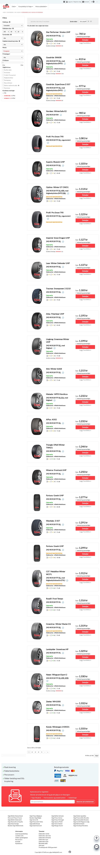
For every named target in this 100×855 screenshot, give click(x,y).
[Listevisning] (88, 21)
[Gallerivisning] (91, 21)
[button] (96, 837)
